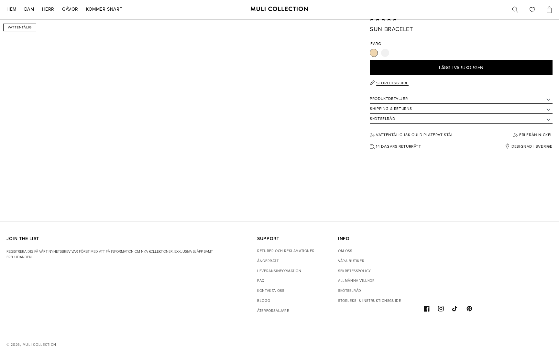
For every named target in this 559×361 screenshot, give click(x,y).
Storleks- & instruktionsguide (369, 301)
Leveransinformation (279, 271)
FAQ (261, 281)
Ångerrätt (268, 261)
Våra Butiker (351, 261)
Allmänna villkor (356, 281)
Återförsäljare (273, 311)
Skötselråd (349, 291)
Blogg (263, 301)
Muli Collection (40, 345)
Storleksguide (392, 83)
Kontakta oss (270, 291)
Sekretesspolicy (354, 271)
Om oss (345, 251)
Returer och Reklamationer (285, 251)
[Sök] (515, 10)
